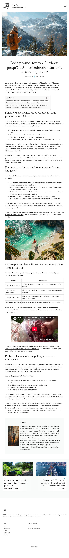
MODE (5, 530)
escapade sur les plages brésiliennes (34, 212)
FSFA (15, 5)
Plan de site (33, 523)
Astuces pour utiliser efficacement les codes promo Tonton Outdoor (27, 105)
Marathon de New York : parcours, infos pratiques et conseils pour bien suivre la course (53, 484)
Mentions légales (34, 528)
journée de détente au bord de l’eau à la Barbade (22, 349)
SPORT (6, 526)
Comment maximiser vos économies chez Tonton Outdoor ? (25, 103)
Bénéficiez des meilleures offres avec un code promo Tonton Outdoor (28, 101)
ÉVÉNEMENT (7, 532)
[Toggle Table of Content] (47, 98)
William (41, 77)
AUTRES (6, 535)
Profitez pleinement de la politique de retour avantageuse (24, 108)
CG (30, 526)
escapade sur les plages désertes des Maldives (38, 346)
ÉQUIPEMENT (7, 528)
